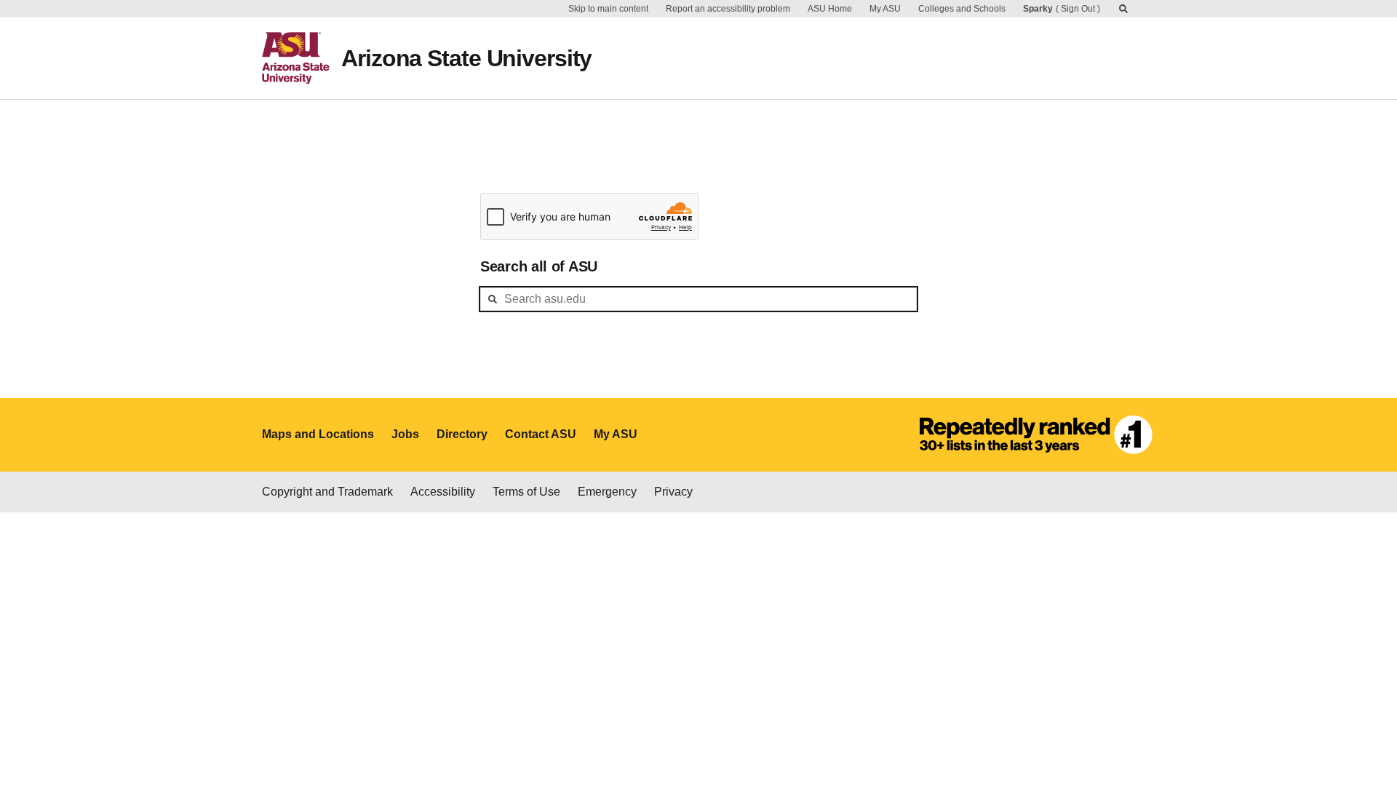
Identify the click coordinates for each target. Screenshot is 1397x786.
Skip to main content (608, 9)
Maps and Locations (318, 434)
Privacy (673, 491)
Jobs (405, 434)
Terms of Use (526, 491)
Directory (462, 434)
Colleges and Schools (962, 9)
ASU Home (830, 9)
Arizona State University (466, 58)
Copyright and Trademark (327, 491)
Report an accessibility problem (728, 9)
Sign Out (1078, 8)
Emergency (607, 491)
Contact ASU (540, 434)
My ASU (885, 9)
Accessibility (442, 491)
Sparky (1038, 8)
